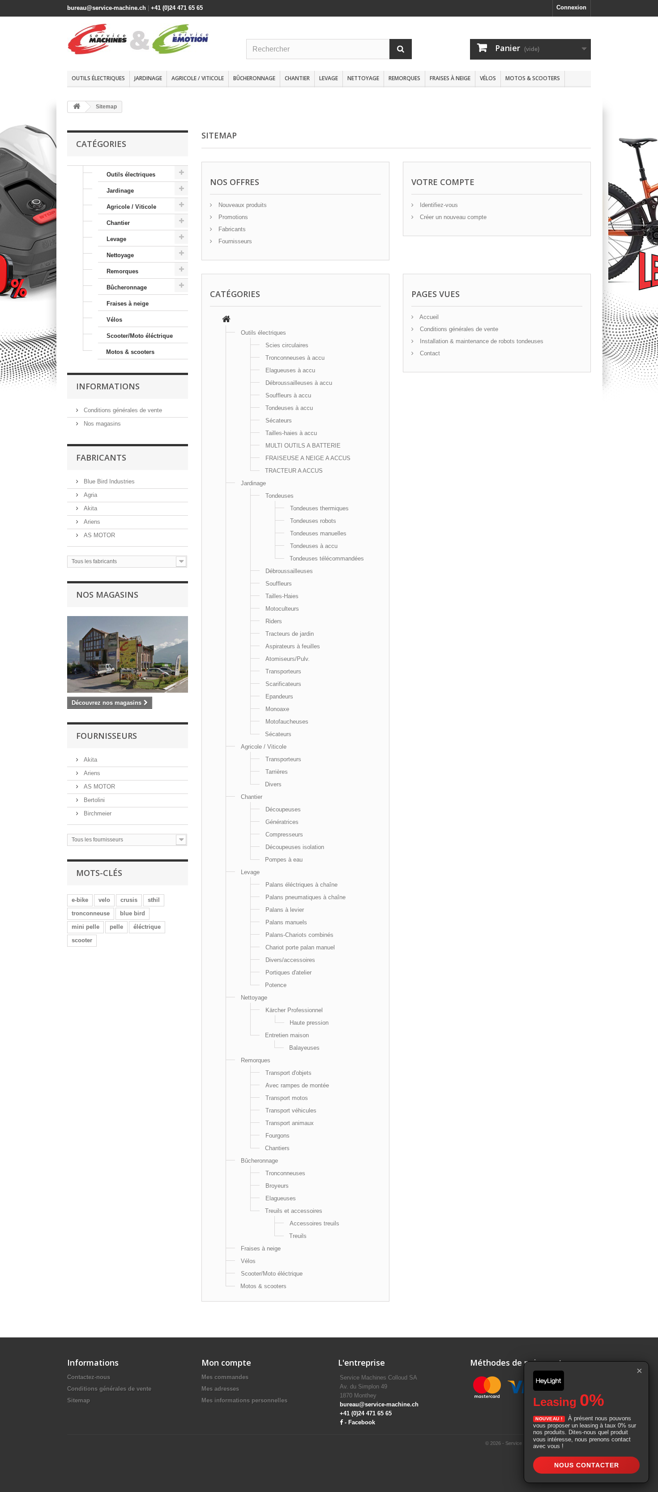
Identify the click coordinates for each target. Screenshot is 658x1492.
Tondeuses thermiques (319, 508)
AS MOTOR (98, 535)
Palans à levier (284, 909)
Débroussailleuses (289, 571)
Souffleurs (278, 583)
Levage (328, 78)
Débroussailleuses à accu (298, 382)
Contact (429, 353)
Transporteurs (283, 671)
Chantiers (277, 1148)
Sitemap (78, 1400)
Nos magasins (101, 423)
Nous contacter (586, 1465)
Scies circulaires (286, 345)
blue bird (132, 913)
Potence (275, 985)
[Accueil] (226, 320)
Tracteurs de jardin (289, 633)
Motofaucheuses (286, 721)
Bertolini (93, 800)
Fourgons (277, 1135)
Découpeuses (283, 809)
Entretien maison (287, 1035)
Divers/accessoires (290, 960)
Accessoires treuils (314, 1223)
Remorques (404, 78)
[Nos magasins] (127, 654)
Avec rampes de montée (297, 1085)
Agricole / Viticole (197, 78)
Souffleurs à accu (288, 395)
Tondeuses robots (313, 520)
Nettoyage (363, 78)
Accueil (428, 317)
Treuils (298, 1236)
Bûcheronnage (254, 78)
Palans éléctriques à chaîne (301, 884)
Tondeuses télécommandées (327, 558)
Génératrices (282, 822)
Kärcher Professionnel (294, 1010)
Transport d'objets (288, 1072)
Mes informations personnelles (244, 1400)
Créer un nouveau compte (452, 217)
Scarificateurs (283, 684)
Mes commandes (224, 1377)
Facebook (361, 1422)
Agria (89, 495)
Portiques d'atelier (288, 972)
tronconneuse (91, 913)
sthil (154, 900)
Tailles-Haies (282, 596)
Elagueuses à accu (290, 370)
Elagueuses (280, 1198)
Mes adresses (220, 1388)
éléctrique (147, 926)
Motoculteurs (282, 608)
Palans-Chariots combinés (299, 934)
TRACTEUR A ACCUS (294, 470)
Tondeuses (279, 495)
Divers (273, 784)
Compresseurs (284, 834)
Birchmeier (96, 813)
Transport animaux (289, 1123)
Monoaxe (277, 709)
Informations (108, 386)
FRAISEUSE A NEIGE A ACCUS (307, 458)
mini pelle (85, 926)
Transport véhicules (290, 1110)
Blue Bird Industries (108, 481)
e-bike (80, 900)
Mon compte (226, 1362)
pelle (116, 926)
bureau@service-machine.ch (106, 7)
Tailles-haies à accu (291, 433)
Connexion (571, 7)
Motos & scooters (532, 78)
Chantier (297, 78)
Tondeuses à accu (289, 408)
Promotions (232, 217)
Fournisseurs (106, 735)
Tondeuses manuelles (318, 533)
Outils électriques (98, 78)
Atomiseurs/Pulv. (287, 658)
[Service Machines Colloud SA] (150, 39)
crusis (128, 900)
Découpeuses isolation (294, 847)
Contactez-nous (88, 1377)
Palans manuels (286, 922)
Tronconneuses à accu (295, 357)
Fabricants (101, 457)
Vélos (488, 78)
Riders (273, 621)
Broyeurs (277, 1185)
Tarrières (276, 771)
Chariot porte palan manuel (300, 947)
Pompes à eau (284, 859)
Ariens (91, 521)
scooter (82, 940)
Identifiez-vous (438, 205)
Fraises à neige (450, 78)
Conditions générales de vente (122, 410)
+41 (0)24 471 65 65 (177, 7)
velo (104, 900)
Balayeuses (304, 1047)
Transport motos (286, 1098)
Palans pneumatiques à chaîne (305, 897)
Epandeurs (279, 696)
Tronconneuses (285, 1173)
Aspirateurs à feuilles (292, 646)
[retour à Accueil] (76, 106)
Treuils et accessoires (293, 1210)
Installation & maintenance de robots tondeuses (480, 341)
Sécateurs (278, 420)
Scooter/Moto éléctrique (140, 335)
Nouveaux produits (242, 205)
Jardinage (148, 78)
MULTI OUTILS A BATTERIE (303, 445)
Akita (89, 508)
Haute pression (309, 1022)
